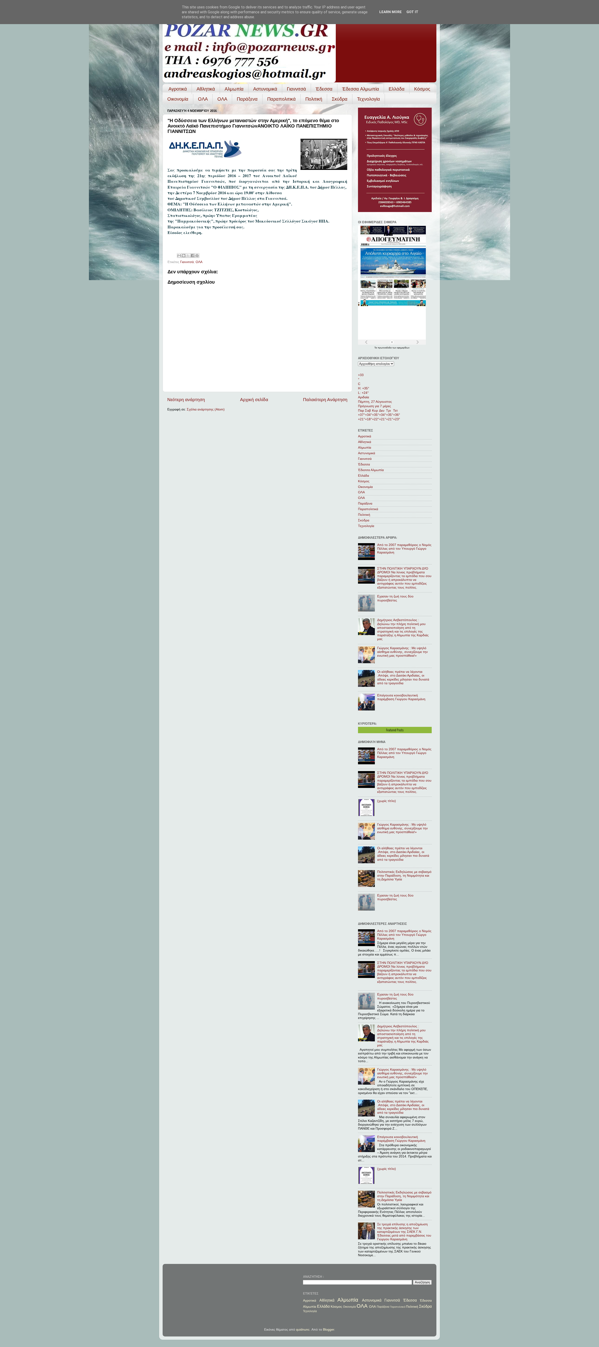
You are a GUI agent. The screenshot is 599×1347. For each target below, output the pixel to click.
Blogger (328, 1329)
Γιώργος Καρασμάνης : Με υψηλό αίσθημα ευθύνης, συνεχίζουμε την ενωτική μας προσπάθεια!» (402, 651)
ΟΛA (222, 99)
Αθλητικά (206, 89)
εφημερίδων (403, 347)
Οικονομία (177, 99)
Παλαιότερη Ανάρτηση (325, 399)
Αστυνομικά (265, 89)
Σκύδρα (339, 99)
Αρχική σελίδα (254, 399)
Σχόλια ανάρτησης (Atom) (206, 409)
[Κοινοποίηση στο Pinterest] (197, 255)
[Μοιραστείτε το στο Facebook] (192, 255)
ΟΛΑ (203, 99)
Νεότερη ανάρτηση (186, 399)
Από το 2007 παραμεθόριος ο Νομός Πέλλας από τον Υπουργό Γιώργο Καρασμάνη (404, 548)
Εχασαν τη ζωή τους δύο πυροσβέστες (395, 598)
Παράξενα (247, 99)
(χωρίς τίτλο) (386, 801)
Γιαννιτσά (296, 89)
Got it (412, 12)
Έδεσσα (324, 89)
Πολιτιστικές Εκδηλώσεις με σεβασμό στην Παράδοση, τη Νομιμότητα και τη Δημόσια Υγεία (404, 875)
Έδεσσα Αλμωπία (360, 89)
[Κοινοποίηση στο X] (188, 255)
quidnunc (303, 1329)
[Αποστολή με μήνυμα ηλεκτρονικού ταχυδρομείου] (179, 255)
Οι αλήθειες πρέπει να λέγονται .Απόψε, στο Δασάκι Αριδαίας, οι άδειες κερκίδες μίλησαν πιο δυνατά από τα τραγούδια (403, 677)
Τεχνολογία (368, 99)
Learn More (390, 12)
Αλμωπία (234, 89)
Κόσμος (422, 89)
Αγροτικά (177, 89)
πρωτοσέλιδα (385, 347)
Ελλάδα (397, 89)
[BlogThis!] (183, 255)
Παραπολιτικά (281, 99)
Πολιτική (313, 99)
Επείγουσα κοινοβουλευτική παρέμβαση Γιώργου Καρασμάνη (401, 697)
